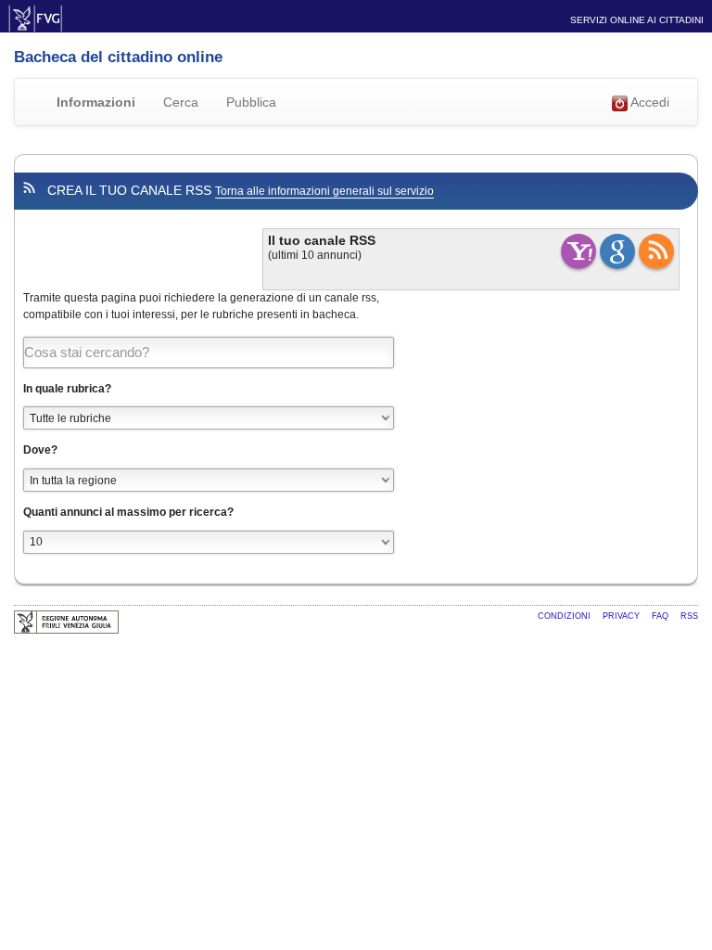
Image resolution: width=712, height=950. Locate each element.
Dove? (40, 449)
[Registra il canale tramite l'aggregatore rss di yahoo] (578, 251)
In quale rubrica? (67, 388)
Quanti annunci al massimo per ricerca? (128, 512)
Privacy (622, 616)
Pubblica (251, 102)
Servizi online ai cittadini (637, 20)
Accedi (648, 102)
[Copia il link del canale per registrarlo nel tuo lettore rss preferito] (656, 251)
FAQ (661, 616)
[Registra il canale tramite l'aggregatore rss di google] (617, 251)
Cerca (180, 102)
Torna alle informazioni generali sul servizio (324, 191)
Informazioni (96, 102)
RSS (689, 616)
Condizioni (565, 616)
